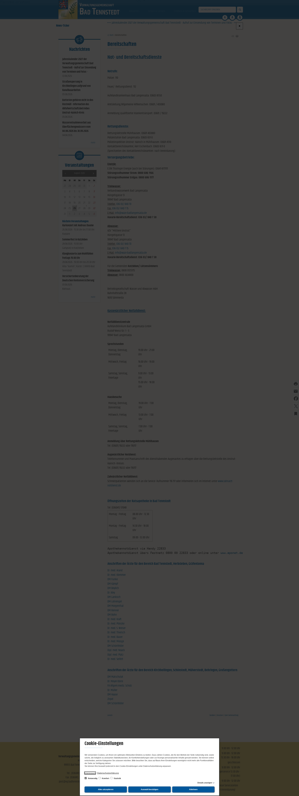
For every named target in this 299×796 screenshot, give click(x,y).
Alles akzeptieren (105, 789)
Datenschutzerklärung (108, 773)
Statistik (117, 778)
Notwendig (93, 778)
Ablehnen (193, 789)
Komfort (105, 778)
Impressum (90, 773)
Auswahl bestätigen (149, 789)
